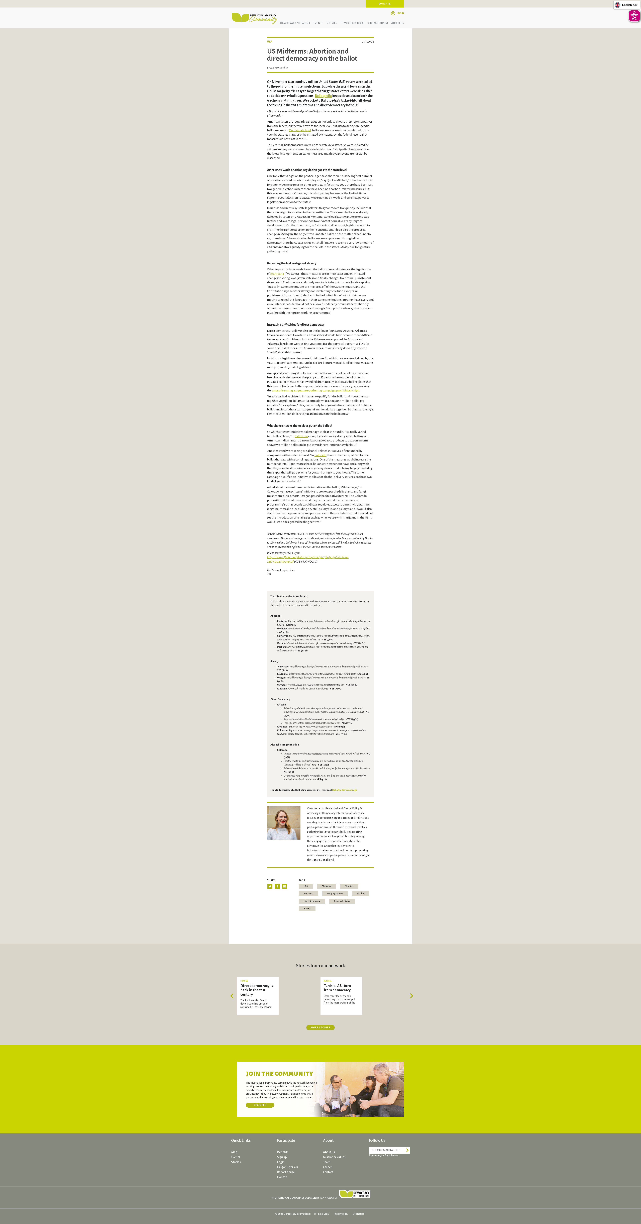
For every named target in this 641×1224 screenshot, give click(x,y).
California (301, 436)
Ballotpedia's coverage (344, 790)
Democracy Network (295, 23)
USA (306, 886)
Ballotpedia (323, 96)
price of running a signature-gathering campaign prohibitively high (316, 390)
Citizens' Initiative (342, 901)
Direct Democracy (312, 901)
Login (400, 13)
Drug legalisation (335, 893)
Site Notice (358, 1213)
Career (327, 1167)
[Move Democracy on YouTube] (397, 1165)
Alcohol (360, 893)
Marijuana (308, 893)
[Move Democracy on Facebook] (372, 1165)
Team (327, 1162)
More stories (320, 1027)
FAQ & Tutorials (287, 1167)
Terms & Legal (321, 1213)
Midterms (326, 886)
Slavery (307, 908)
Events (318, 23)
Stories (332, 23)
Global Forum (378, 23)
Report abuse (286, 1172)
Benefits (282, 1152)
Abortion (349, 886)
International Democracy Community (255, 18)
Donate (385, 3)
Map (234, 1152)
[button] (233, 996)
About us (397, 23)
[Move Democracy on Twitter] (384, 1165)
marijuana (277, 273)
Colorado (320, 455)
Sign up (282, 1157)
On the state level (300, 130)
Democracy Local (352, 23)
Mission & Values (334, 1157)
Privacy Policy (341, 1213)
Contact (328, 1172)
